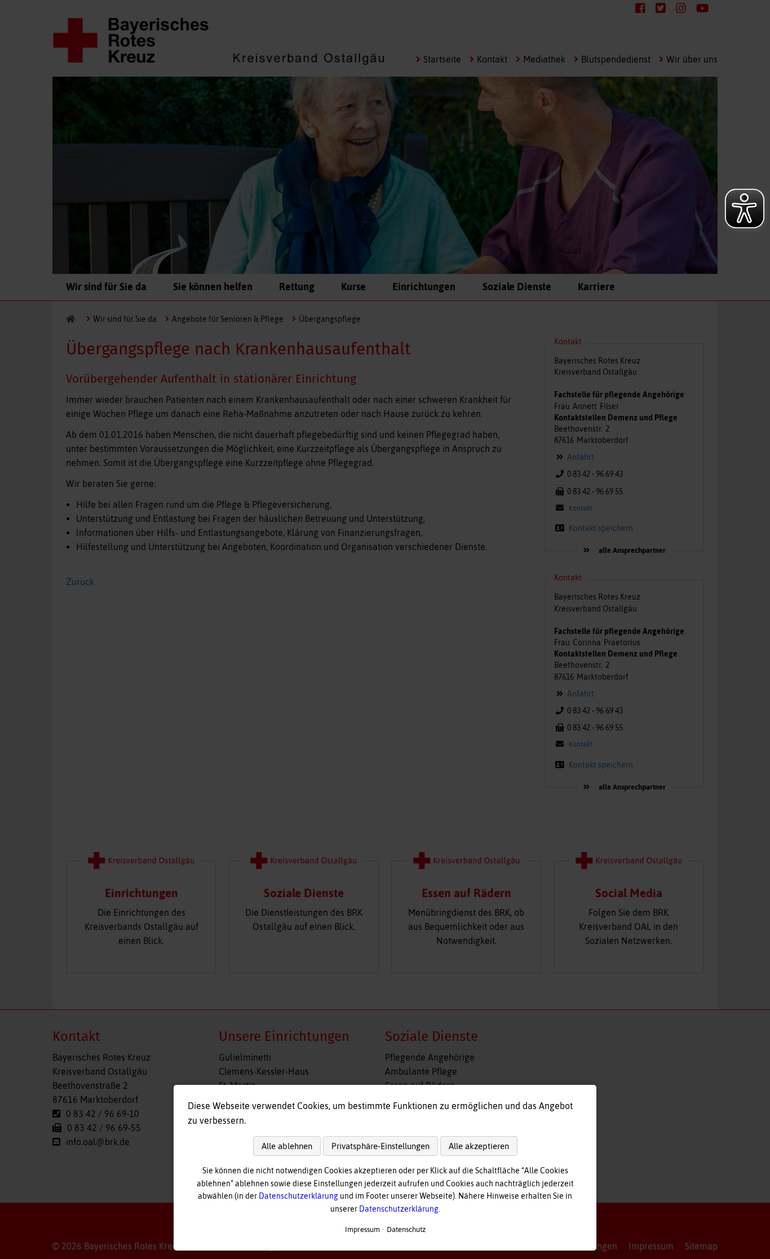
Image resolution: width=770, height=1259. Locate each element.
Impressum (362, 1229)
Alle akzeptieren (479, 1146)
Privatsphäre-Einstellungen (380, 1146)
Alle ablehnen (287, 1146)
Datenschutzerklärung (298, 1195)
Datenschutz (406, 1229)
